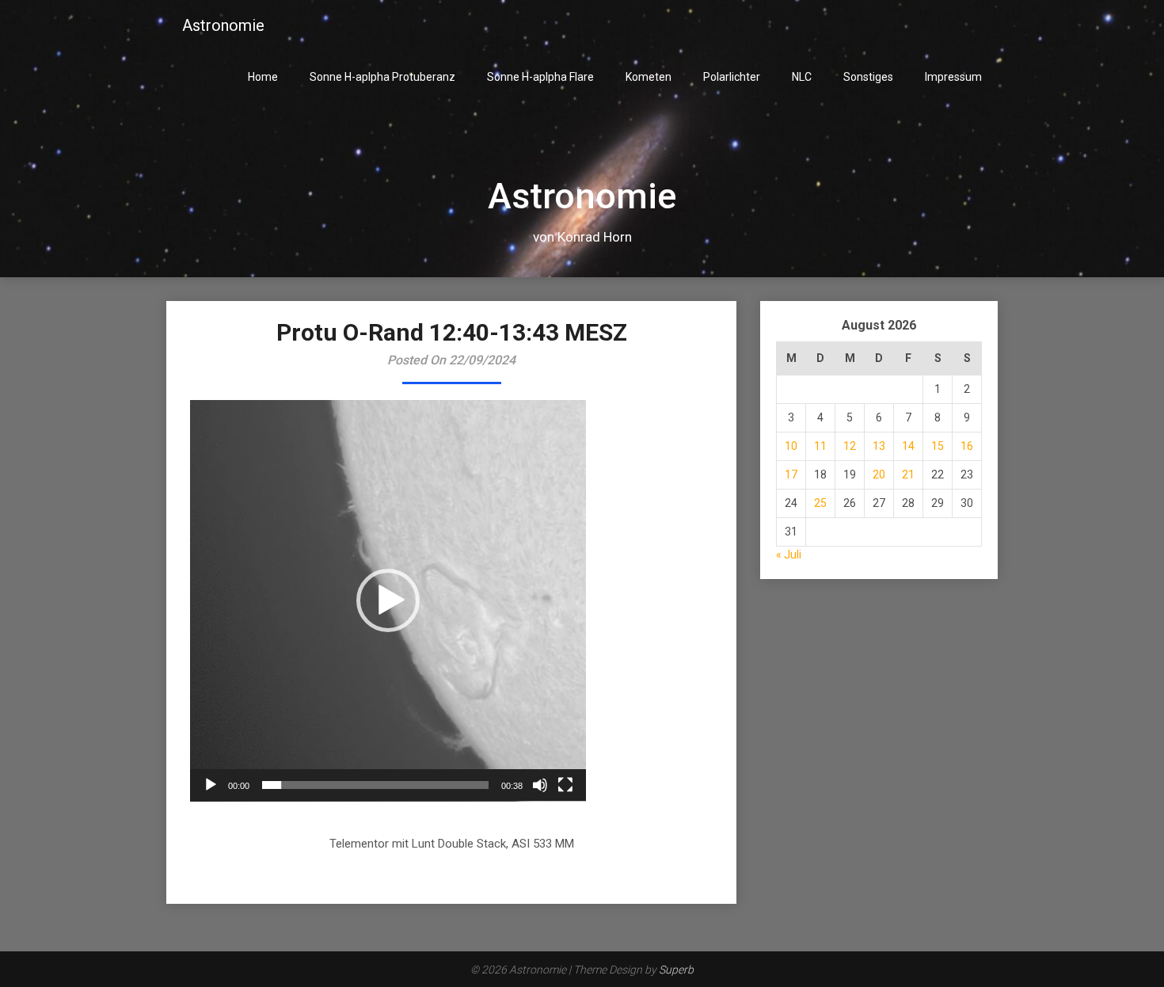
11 (820, 446)
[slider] (375, 785)
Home (263, 76)
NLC (802, 76)
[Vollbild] (565, 785)
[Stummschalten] (540, 785)
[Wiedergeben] (211, 785)
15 (937, 446)
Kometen (648, 76)
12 (849, 446)
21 (908, 474)
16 (966, 446)
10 (791, 446)
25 (820, 503)
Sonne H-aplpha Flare (540, 76)
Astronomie (223, 25)
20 (879, 474)
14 (908, 446)
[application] (388, 601)
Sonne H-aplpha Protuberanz (382, 76)
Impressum (953, 76)
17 (791, 474)
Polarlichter (731, 76)
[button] (388, 600)
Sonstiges (868, 76)
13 (879, 446)
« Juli (788, 554)
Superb (676, 969)
